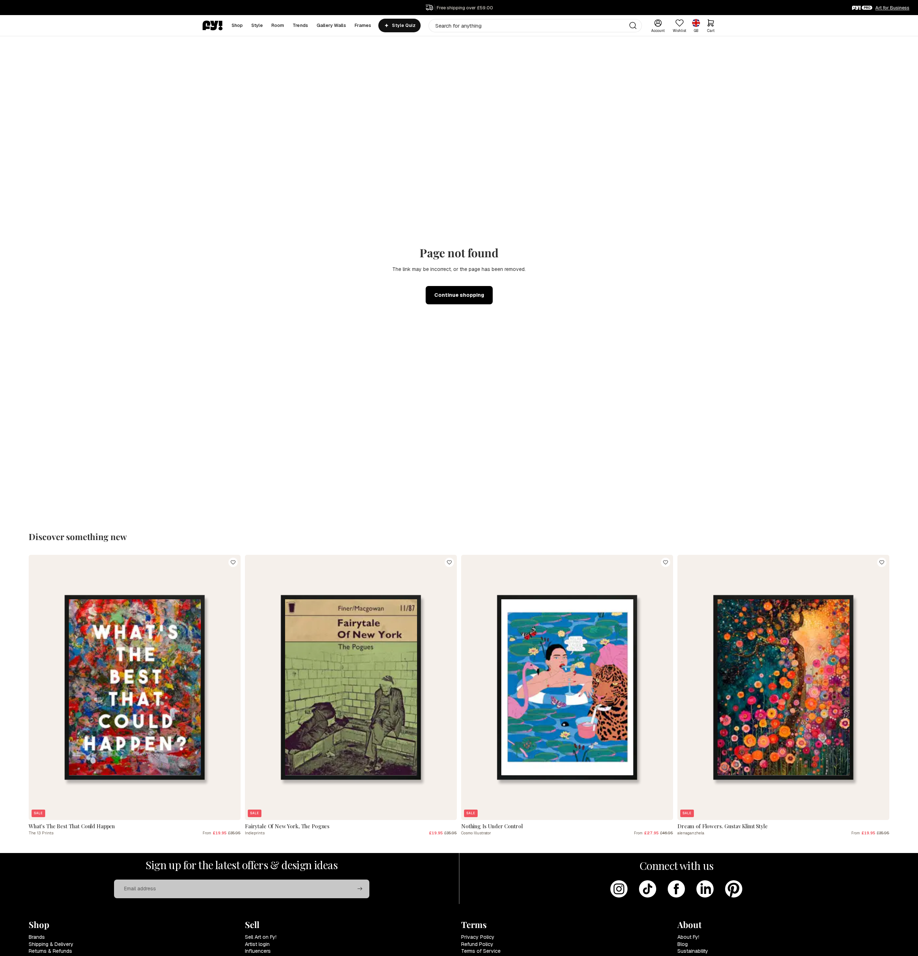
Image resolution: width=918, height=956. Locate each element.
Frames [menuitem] (363, 25)
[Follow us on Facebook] (676, 889)
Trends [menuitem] (300, 25)
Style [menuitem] (257, 25)
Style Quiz (403, 25)
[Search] (633, 25)
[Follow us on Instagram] (619, 889)
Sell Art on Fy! (260, 937)
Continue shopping (459, 295)
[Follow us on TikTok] (647, 889)
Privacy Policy (478, 937)
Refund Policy (477, 944)
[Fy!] (212, 25)
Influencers (258, 951)
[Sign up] (360, 888)
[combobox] (535, 25)
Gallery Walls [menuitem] (331, 25)
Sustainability (692, 951)
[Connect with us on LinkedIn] (705, 889)
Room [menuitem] (277, 25)
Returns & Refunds (50, 951)
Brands (37, 937)
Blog (682, 944)
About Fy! (688, 937)
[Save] (233, 562)
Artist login (257, 944)
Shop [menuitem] (237, 25)
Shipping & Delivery (51, 944)
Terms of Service (481, 951)
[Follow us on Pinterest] (733, 889)
